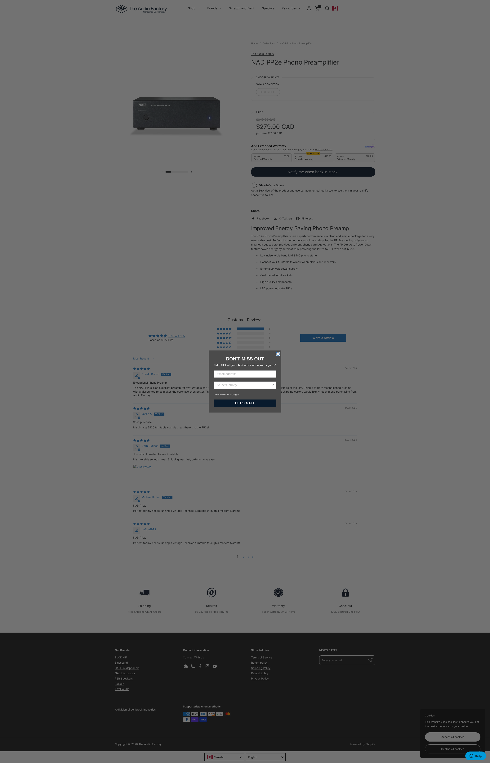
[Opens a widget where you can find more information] (475, 756)
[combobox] (244, 385)
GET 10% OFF (245, 403)
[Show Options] (273, 385)
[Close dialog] (278, 354)
